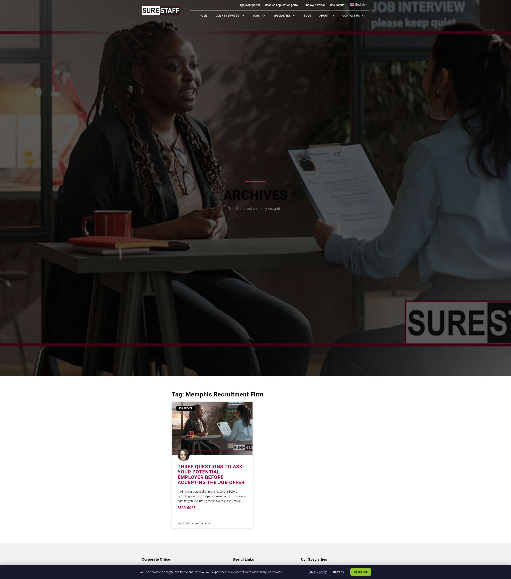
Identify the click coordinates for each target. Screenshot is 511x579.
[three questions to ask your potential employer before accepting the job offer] (212, 428)
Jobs (260, 16)
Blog (309, 16)
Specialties (286, 16)
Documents (338, 5)
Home (205, 16)
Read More (186, 508)
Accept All (361, 571)
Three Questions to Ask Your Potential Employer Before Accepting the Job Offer (211, 474)
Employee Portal (315, 5)
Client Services (232, 16)
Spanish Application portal (283, 5)
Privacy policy (317, 572)
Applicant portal (251, 5)
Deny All (338, 571)
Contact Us (355, 16)
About (328, 16)
